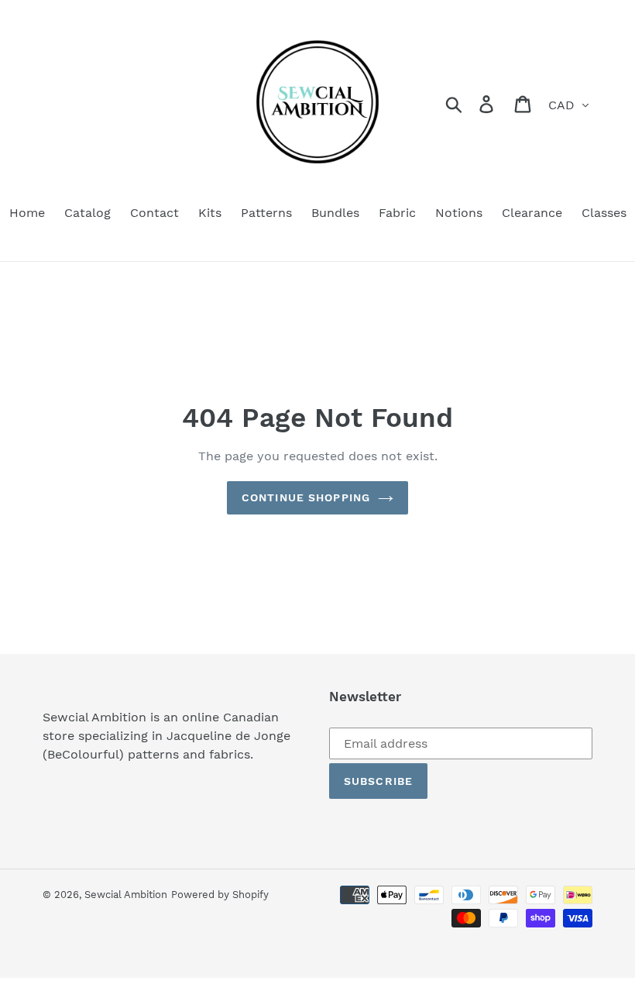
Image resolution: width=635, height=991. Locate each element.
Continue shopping (306, 497)
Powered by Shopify (220, 894)
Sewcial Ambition (125, 894)
